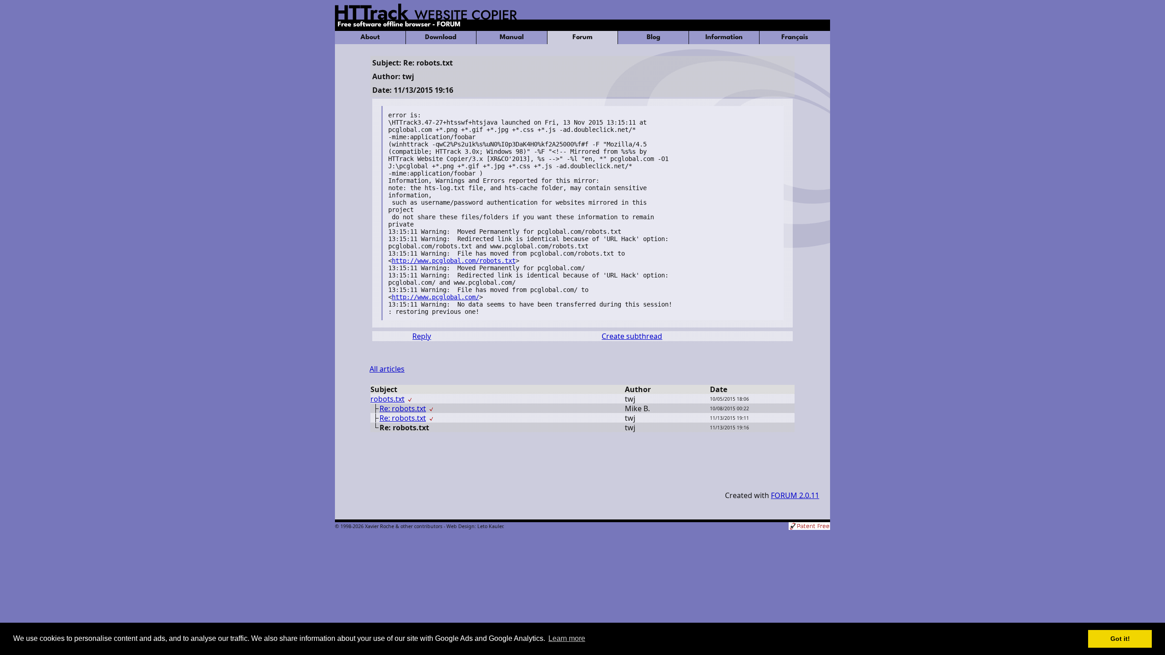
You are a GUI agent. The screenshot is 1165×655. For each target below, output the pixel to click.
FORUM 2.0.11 (795, 495)
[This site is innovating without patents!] (809, 527)
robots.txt (387, 399)
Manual (512, 37)
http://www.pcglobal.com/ (435, 297)
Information (724, 37)
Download (440, 37)
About (370, 37)
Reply (421, 336)
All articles (387, 369)
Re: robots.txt (403, 408)
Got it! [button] (1120, 638)
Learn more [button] (566, 638)
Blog (653, 37)
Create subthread (632, 336)
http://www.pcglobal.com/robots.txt (454, 260)
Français (794, 37)
